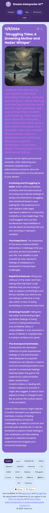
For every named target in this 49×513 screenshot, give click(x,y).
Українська (28, 483)
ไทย (18, 483)
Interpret (11, 12)
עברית (41, 466)
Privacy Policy (34, 499)
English (8, 461)
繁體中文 (41, 477)
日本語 (8, 472)
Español (20, 466)
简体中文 (30, 477)
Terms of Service (16, 499)
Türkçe (41, 461)
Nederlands (29, 461)
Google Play (41, 493)
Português (39, 472)
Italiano (27, 472)
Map (27, 12)
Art (20, 12)
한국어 (17, 472)
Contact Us (24, 505)
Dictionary (37, 12)
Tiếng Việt (18, 477)
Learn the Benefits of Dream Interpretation (24, 502)
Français (31, 466)
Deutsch (9, 466)
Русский (8, 477)
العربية (18, 461)
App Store (26, 493)
